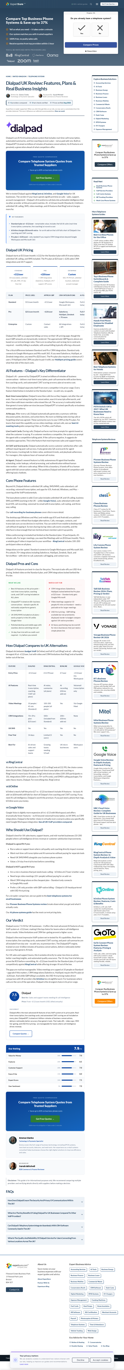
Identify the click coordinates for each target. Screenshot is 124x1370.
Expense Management (79, 1300)
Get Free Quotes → (45, 177)
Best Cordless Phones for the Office (103, 236)
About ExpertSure (44, 1279)
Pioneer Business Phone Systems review (28, 904)
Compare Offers (105, 164)
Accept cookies (100, 1360)
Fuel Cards (74, 1306)
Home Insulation (103, 1306)
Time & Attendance (97, 1324)
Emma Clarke (24, 95)
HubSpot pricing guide (65, 359)
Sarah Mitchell (58, 95)
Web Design (92, 1331)
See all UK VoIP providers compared (55, 822)
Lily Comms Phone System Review (102, 546)
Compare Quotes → (21, 1034)
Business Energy (107, 1269)
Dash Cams (110, 1288)
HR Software (75, 1312)
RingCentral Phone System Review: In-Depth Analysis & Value (104, 855)
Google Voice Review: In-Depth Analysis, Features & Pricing (104, 762)
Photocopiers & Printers (89, 1318)
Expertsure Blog (43, 1286)
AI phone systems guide (21, 912)
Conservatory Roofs (78, 1288)
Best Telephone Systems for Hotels (105, 368)
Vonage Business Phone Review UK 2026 (105, 636)
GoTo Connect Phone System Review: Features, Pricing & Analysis (103, 947)
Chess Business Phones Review (101, 504)
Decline (80, 1360)
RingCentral (37, 193)
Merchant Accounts (109, 1312)
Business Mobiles (77, 1281)
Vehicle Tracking (77, 1331)
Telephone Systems (100, 439)
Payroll (73, 1318)
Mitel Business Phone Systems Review (103, 721)
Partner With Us (43, 1283)
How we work (60, 111)
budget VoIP (30, 651)
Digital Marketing (77, 1294)
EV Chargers (108, 1294)
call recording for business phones (25, 512)
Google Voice (63, 193)
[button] (45, 1202)
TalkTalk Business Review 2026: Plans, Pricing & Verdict (103, 591)
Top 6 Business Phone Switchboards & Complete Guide (103, 279)
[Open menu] (97, 4)
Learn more (24, 1364)
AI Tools (93, 1269)
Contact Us (14, 1289)
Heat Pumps (87, 1306)
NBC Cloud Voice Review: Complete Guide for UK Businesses (105, 810)
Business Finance (77, 1275)
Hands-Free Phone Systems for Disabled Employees (103, 323)
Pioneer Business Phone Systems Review (105, 460)
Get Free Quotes (108, 4)
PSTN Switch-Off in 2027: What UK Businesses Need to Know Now (103, 410)
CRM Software (95, 1288)
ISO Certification (91, 1312)
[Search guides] (91, 4)
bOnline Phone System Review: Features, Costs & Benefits (104, 901)
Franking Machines (98, 1300)
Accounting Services (78, 1269)
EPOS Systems (94, 1294)
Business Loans (94, 1275)
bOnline (48, 193)
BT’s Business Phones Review (101, 679)
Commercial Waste (95, 1281)
